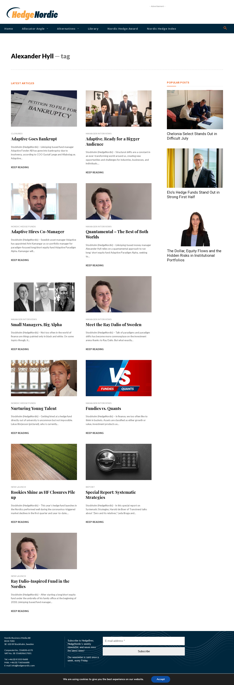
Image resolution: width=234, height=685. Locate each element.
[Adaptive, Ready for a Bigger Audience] (119, 108)
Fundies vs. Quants (103, 408)
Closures (16, 133)
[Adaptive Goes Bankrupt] (44, 108)
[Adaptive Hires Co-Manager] (44, 201)
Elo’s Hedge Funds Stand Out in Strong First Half (193, 194)
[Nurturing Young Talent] (44, 378)
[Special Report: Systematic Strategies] (119, 462)
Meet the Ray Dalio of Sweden (113, 324)
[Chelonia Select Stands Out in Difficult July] (195, 109)
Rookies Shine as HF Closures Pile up (43, 494)
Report (90, 487)
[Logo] (16, 13)
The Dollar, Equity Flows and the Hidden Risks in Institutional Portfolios (194, 255)
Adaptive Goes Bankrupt (34, 138)
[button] (225, 28)
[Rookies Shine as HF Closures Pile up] (44, 462)
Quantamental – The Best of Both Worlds (117, 234)
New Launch (18, 487)
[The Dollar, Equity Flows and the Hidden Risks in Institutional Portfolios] (195, 226)
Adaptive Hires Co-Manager (37, 231)
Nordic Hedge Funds (23, 226)
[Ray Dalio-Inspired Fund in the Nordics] (44, 551)
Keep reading (20, 167)
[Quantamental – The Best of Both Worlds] (119, 201)
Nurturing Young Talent (33, 408)
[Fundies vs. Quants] (119, 378)
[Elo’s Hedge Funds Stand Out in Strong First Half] (195, 168)
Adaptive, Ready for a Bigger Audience (113, 141)
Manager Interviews (99, 133)
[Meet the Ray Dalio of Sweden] (119, 294)
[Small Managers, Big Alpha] (44, 294)
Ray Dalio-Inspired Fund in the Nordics (40, 583)
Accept (161, 679)
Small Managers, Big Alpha (36, 324)
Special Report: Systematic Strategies (111, 494)
